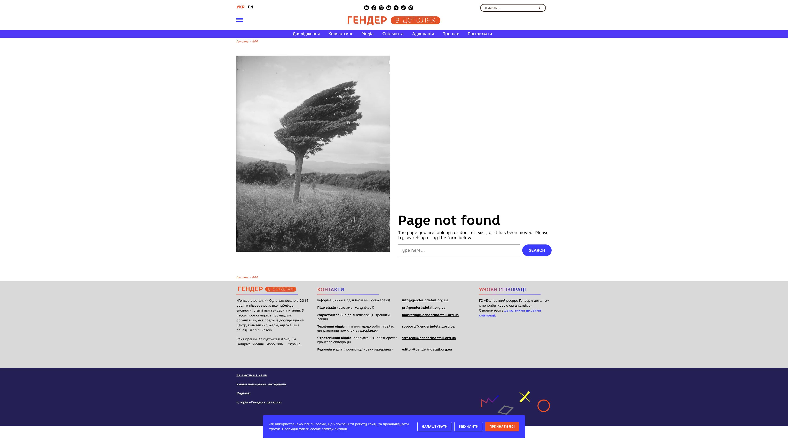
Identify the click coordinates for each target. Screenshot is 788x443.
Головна (242, 41)
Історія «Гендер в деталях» (259, 402)
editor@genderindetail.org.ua (427, 349)
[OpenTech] (526, 378)
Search (537, 250)
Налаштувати (435, 426)
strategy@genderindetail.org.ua (429, 338)
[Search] (540, 7)
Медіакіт (243, 393)
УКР (240, 7)
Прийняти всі (502, 426)
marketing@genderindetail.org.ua (430, 315)
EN (250, 7)
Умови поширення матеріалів (261, 384)
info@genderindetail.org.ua (425, 300)
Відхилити (469, 426)
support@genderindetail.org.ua (428, 326)
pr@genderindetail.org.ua (424, 307)
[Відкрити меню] (240, 21)
